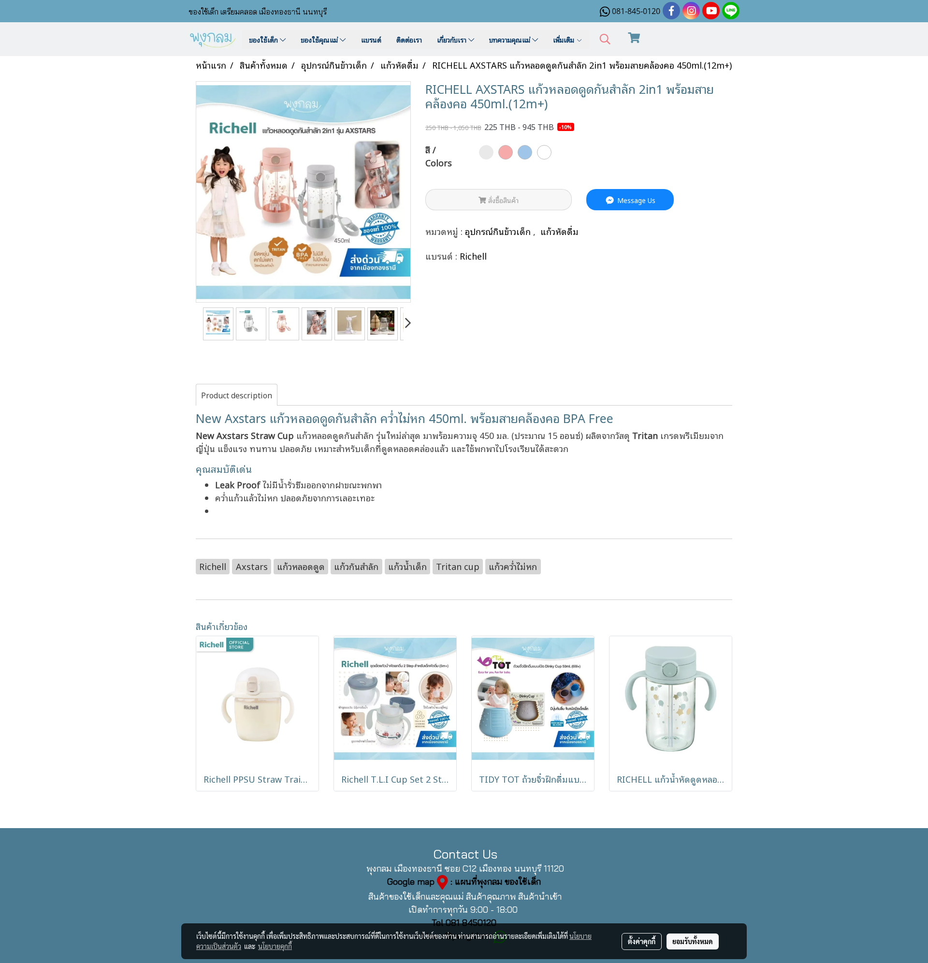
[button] (605, 39)
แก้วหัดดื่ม (559, 231)
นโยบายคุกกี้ (275, 946)
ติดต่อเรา (409, 39)
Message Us (635, 199)
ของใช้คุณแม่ (320, 39)
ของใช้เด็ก (264, 39)
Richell (473, 256)
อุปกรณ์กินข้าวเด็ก (499, 231)
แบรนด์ (371, 39)
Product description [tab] (236, 395)
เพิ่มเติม (564, 39)
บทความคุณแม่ (510, 39)
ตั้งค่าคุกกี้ (641, 941)
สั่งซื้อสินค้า (502, 199)
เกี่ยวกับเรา (452, 39)
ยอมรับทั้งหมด (692, 941)
